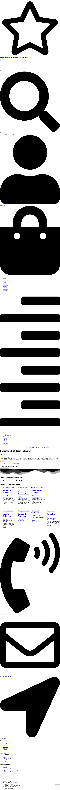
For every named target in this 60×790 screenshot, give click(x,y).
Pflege (4, 282)
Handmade (5, 289)
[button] (30, 361)
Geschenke (5, 290)
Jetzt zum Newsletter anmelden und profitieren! (14, 57)
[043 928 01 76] (30, 612)
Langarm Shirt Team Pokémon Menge (9, 466)
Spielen (4, 278)
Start (30, 447)
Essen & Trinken (7, 281)
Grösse (1, 463)
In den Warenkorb (4, 467)
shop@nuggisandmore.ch (6, 676)
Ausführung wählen (7, 497)
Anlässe (5, 286)
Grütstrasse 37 (3, 738)
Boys (33, 447)
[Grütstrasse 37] (30, 737)
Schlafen (5, 283)
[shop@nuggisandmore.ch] (30, 674)
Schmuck (5, 287)
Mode (4, 279)
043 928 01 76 (3, 614)
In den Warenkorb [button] (22, 520)
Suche (1, 70)
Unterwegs (5, 285)
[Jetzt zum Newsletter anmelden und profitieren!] (30, 54)
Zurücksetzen (16, 463)
